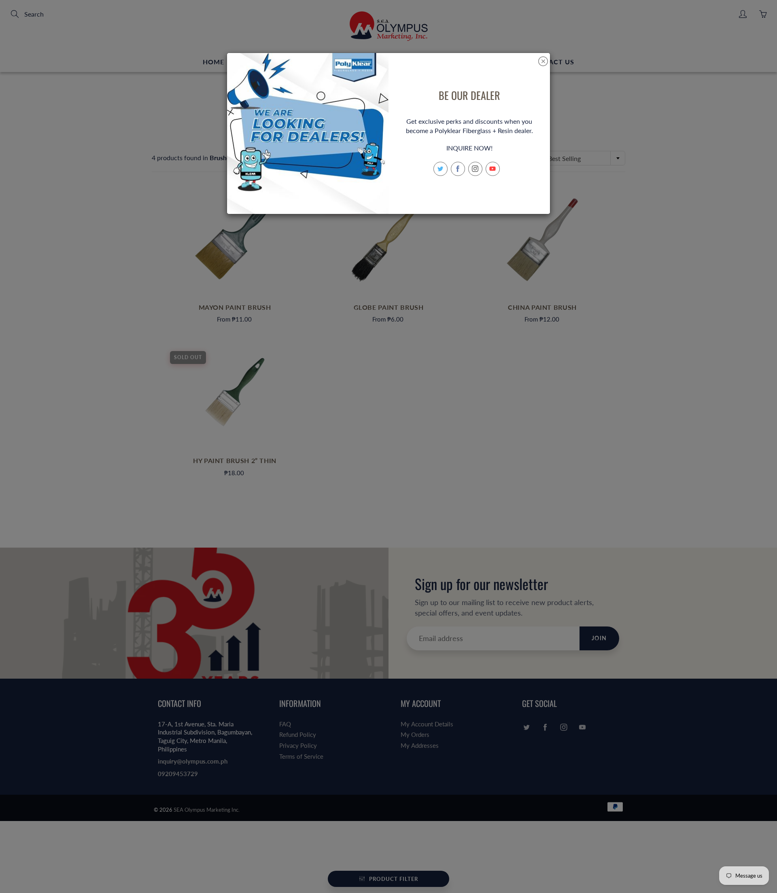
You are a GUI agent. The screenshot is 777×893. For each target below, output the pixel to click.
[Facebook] (458, 169)
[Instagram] (475, 169)
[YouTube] (493, 169)
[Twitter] (440, 169)
